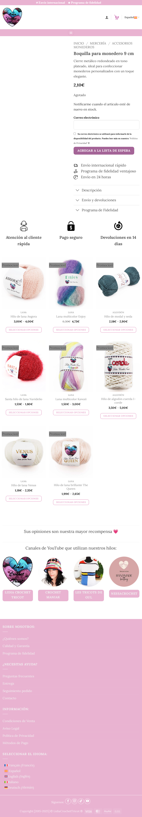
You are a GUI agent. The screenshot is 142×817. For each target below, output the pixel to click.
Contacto (9, 698)
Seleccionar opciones (24, 329)
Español (129, 17)
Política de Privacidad (18, 735)
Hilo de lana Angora (24, 316)
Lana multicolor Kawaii (71, 399)
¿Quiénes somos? (16, 638)
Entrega (8, 683)
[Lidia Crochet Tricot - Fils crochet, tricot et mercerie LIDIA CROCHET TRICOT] (12, 17)
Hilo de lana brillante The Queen (71, 487)
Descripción (91, 190)
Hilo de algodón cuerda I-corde (118, 401)
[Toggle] (77, 190)
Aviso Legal (11, 728)
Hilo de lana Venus (23, 485)
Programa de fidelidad (19, 653)
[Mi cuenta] (107, 17)
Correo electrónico (86, 117)
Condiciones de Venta (19, 721)
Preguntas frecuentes (18, 676)
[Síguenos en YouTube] (87, 801)
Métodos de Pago (15, 743)
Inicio (79, 43)
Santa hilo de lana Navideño (23, 399)
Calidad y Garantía (16, 646)
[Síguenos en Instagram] (74, 801)
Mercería (98, 43)
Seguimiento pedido (17, 691)
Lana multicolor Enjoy (71, 316)
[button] (116, 17)
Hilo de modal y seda (118, 316)
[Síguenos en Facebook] (68, 801)
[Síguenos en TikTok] (81, 801)
